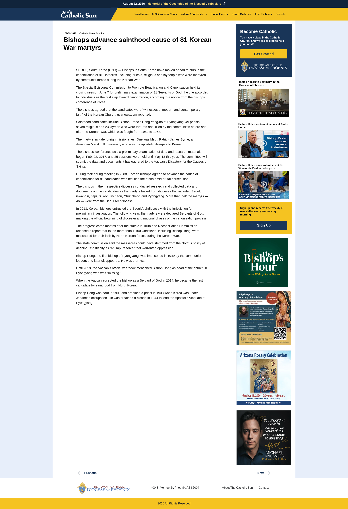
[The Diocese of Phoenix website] (103, 487)
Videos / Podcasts (192, 14)
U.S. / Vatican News (164, 14)
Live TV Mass (263, 14)
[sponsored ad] (264, 318)
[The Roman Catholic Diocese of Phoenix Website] (263, 66)
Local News (141, 14)
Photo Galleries (241, 14)
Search (280, 14)
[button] (264, 103)
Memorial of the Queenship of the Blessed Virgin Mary (184, 3)
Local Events (220, 14)
